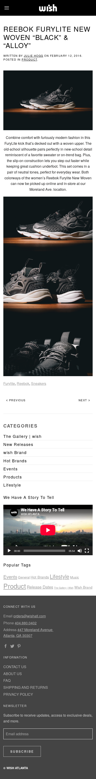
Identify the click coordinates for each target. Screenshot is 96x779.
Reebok (23, 383)
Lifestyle (59, 576)
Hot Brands (40, 577)
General (24, 577)
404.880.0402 (26, 622)
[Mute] (79, 551)
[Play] (9, 551)
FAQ (6, 680)
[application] (48, 530)
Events (10, 576)
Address (10, 629)
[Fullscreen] (87, 551)
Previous (17, 400)
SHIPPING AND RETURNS (25, 687)
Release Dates (40, 587)
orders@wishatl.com (29, 616)
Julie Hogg (33, 55)
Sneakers (38, 383)
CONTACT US (14, 666)
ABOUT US (12, 673)
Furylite (9, 383)
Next (83, 400)
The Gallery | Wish (63, 587)
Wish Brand (83, 587)
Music (74, 577)
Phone (8, 622)
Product (29, 59)
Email (8, 616)
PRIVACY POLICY (18, 694)
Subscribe (22, 751)
